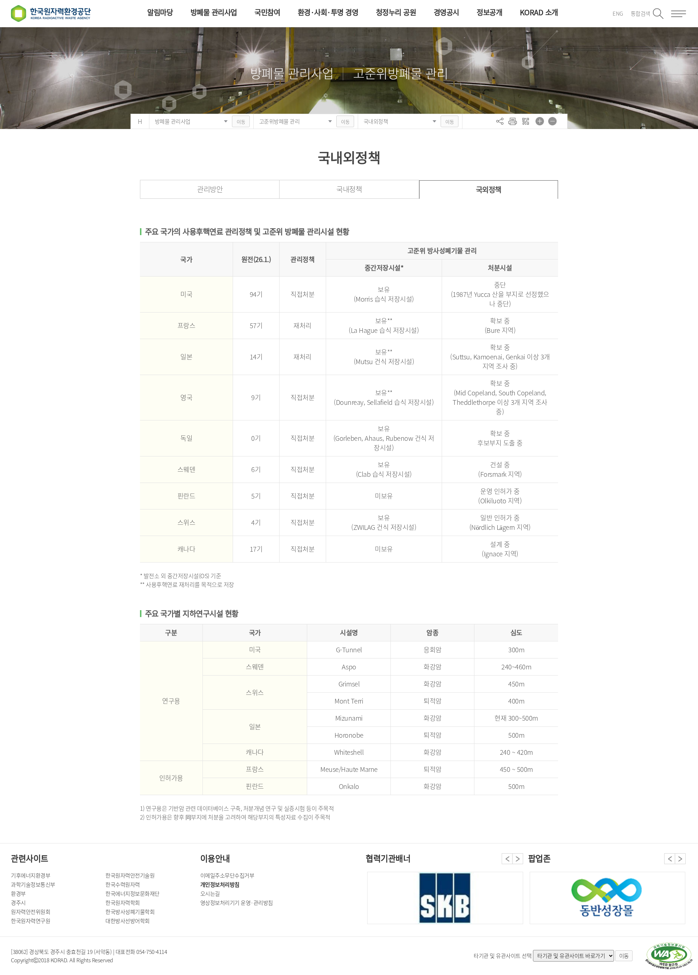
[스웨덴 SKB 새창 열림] (445, 898)
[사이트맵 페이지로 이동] (678, 14)
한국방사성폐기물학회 (130, 912)
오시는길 (210, 894)
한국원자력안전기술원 (130, 875)
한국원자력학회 (122, 903)
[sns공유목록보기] (500, 121)
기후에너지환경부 (30, 875)
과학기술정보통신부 (33, 885)
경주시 (18, 903)
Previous (507, 858)
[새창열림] (512, 121)
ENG (618, 13)
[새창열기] (669, 956)
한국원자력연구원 (30, 921)
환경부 (18, 894)
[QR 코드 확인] (525, 121)
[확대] (539, 121)
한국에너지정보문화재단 (132, 894)
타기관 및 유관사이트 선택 (502, 956)
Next (517, 858)
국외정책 (488, 189)
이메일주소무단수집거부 (227, 875)
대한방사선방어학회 (127, 921)
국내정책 (349, 189)
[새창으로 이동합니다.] (607, 898)
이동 (241, 121)
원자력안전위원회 (30, 912)
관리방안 (209, 189)
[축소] (552, 121)
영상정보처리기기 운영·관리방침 (236, 903)
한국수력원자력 (122, 885)
